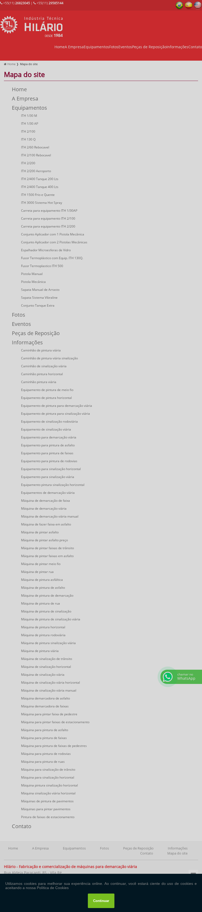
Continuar (101, 901)
